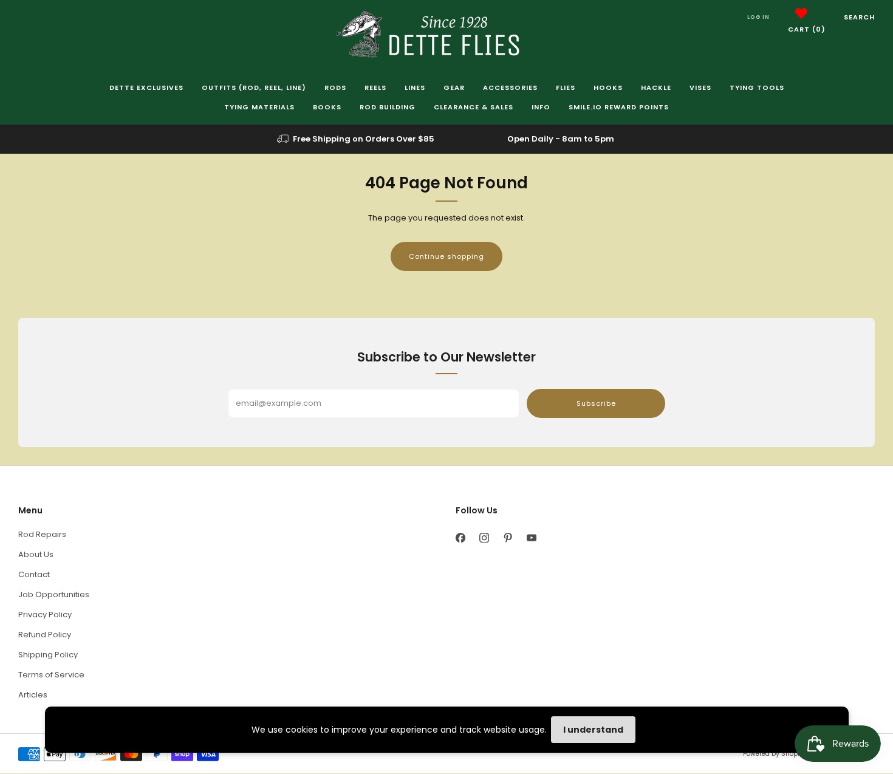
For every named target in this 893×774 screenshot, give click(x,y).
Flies (565, 87)
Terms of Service (51, 674)
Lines (415, 87)
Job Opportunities (53, 594)
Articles (32, 694)
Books (327, 107)
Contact (34, 574)
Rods (335, 87)
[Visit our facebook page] (460, 537)
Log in (758, 17)
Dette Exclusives (146, 87)
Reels (375, 87)
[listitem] (356, 139)
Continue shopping (446, 256)
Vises (700, 87)
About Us (35, 554)
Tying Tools (757, 87)
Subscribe (596, 403)
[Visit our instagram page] (484, 537)
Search (859, 17)
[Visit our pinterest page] (507, 537)
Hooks (608, 87)
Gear (454, 87)
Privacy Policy (45, 614)
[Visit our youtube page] (531, 537)
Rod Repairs (42, 534)
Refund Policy (44, 634)
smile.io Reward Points (619, 107)
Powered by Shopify (774, 753)
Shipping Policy (48, 654)
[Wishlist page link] (801, 13)
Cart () (807, 29)
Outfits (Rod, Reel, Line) (254, 87)
